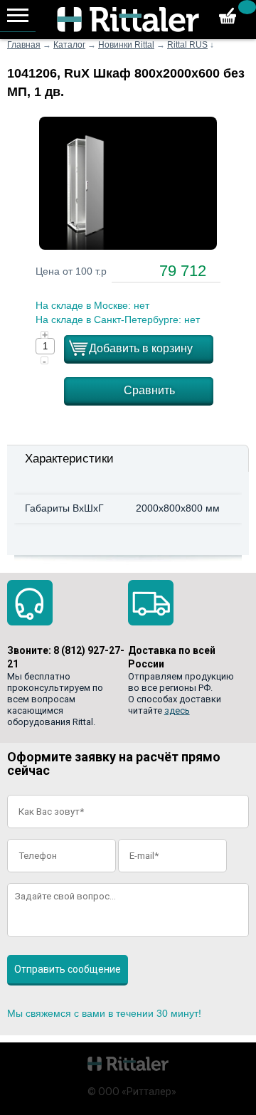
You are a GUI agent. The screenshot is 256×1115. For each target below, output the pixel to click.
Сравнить (149, 390)
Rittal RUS (187, 45)
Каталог (69, 45)
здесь (177, 710)
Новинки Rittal (126, 45)
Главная (24, 45)
